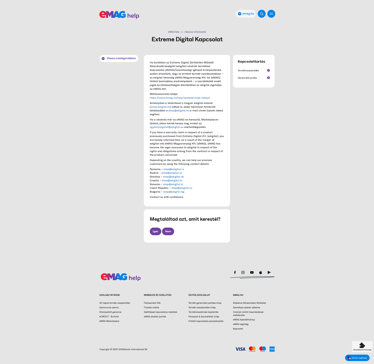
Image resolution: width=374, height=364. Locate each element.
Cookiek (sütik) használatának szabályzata (248, 314)
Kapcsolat (238, 328)
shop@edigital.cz (182, 188)
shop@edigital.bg (173, 192)
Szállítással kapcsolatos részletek (160, 312)
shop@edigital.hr (172, 180)
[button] (362, 346)
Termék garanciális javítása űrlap (204, 303)
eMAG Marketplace (109, 321)
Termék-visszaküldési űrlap (202, 307)
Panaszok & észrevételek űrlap (203, 316)
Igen (155, 231)
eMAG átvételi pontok (155, 316)
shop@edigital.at (171, 173)
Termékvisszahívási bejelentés (203, 312)
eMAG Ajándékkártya (244, 319)
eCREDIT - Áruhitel (109, 316)
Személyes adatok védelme (246, 307)
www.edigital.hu (160, 107)
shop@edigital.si (173, 184)
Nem (168, 231)
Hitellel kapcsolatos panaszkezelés (205, 321)
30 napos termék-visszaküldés (114, 303)
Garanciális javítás (247, 77)
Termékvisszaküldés (248, 70)
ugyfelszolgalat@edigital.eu (166, 127)
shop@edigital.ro (173, 169)
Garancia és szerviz (109, 307)
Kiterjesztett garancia (110, 312)
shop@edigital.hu (178, 110)
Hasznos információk (195, 32)
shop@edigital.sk (173, 177)
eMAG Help (173, 32)
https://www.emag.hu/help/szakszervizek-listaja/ (180, 98)
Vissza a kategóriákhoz (121, 58)
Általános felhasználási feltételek (249, 303)
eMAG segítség (241, 324)
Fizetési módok (151, 307)
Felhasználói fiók (152, 303)
